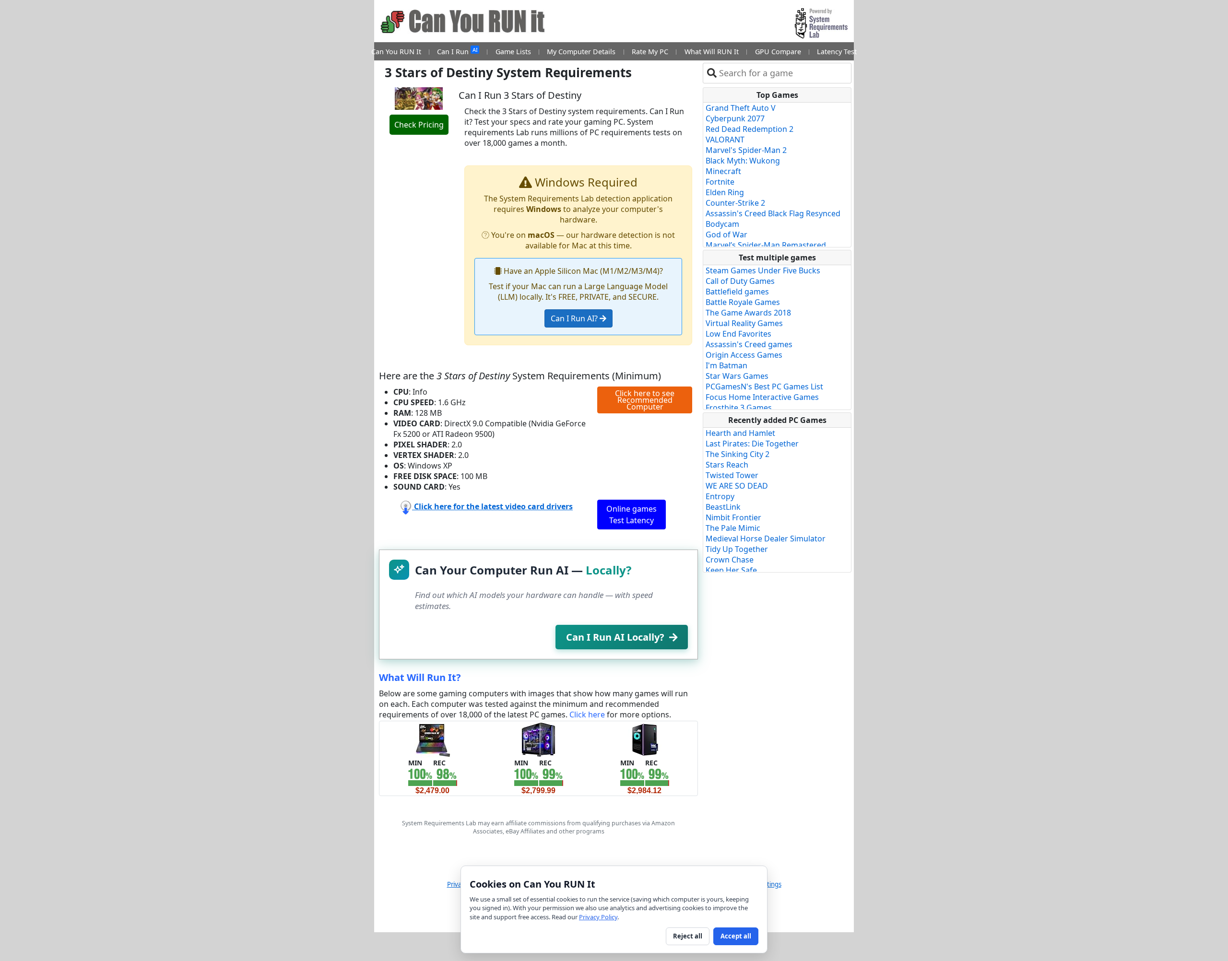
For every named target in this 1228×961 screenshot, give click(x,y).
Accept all (735, 936)
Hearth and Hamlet (740, 433)
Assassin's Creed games (749, 344)
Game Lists (513, 51)
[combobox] (783, 73)
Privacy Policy (598, 917)
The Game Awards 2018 (748, 312)
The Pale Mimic (733, 528)
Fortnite (720, 181)
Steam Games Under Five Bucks (763, 270)
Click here (587, 714)
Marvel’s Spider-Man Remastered (766, 245)
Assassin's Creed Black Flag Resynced (773, 213)
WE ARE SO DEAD (737, 485)
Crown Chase (730, 559)
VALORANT (725, 139)
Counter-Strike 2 (735, 203)
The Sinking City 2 (737, 454)
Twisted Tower (732, 475)
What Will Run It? (420, 677)
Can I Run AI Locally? (615, 637)
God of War (726, 234)
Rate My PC (650, 51)
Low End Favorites (738, 333)
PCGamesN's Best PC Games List (764, 386)
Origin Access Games (744, 355)
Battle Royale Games (743, 302)
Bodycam (722, 224)
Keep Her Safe (731, 570)
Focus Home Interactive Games (762, 397)
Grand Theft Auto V (741, 108)
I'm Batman (726, 365)
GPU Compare (778, 51)
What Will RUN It (712, 51)
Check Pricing (419, 124)
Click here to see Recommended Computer (644, 400)
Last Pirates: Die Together (752, 443)
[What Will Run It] (432, 739)
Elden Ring (725, 192)
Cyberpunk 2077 (735, 118)
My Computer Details (581, 51)
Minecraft (723, 171)
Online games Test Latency (631, 515)
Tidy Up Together (737, 549)
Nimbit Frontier (733, 517)
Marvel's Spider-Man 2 (746, 150)
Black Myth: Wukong (743, 160)
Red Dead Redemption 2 (749, 129)
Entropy (720, 496)
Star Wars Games (737, 376)
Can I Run (457, 51)
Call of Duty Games (740, 281)
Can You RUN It (396, 51)
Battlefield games (737, 291)
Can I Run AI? (575, 318)
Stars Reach (727, 464)
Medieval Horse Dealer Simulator (766, 538)
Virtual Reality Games (744, 323)
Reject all (687, 936)
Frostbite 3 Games (739, 407)
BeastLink (723, 507)
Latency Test (837, 51)
